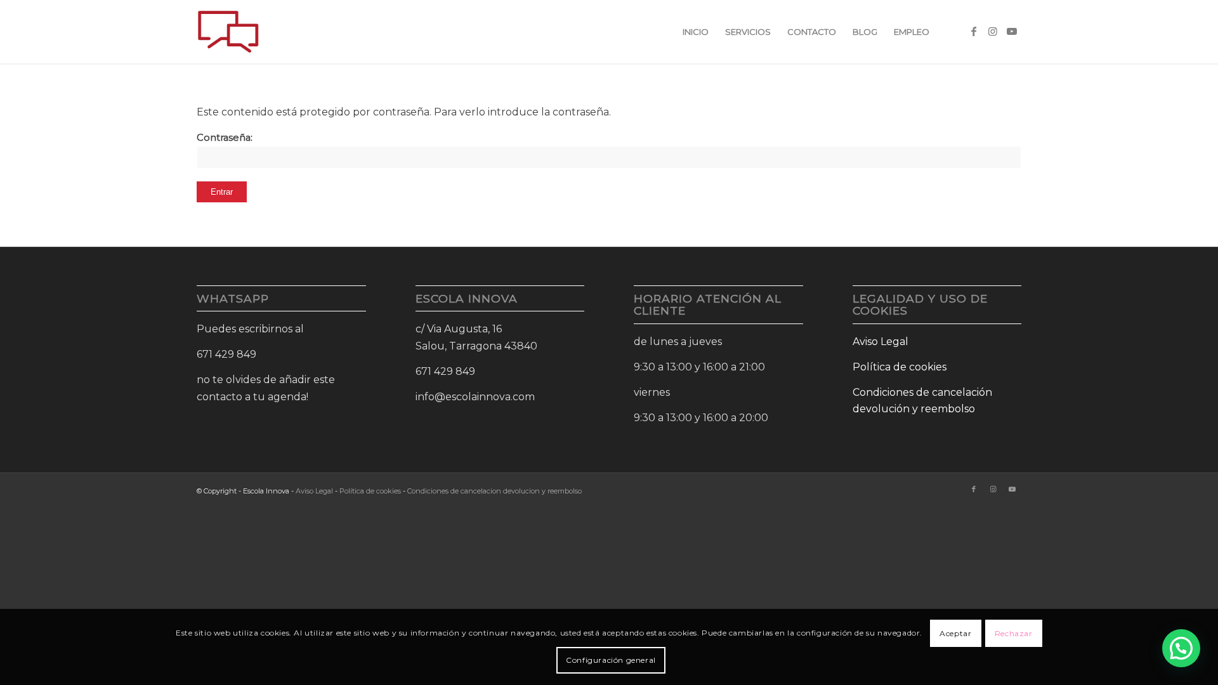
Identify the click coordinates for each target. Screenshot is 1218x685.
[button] (1181, 648)
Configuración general (611, 660)
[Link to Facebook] (973, 31)
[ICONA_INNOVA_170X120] (228, 31)
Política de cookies (899, 367)
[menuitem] (695, 31)
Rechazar (1014, 633)
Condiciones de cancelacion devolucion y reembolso (494, 490)
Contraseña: (224, 137)
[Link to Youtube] (1011, 31)
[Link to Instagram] (992, 31)
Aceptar (955, 633)
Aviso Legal (880, 342)
